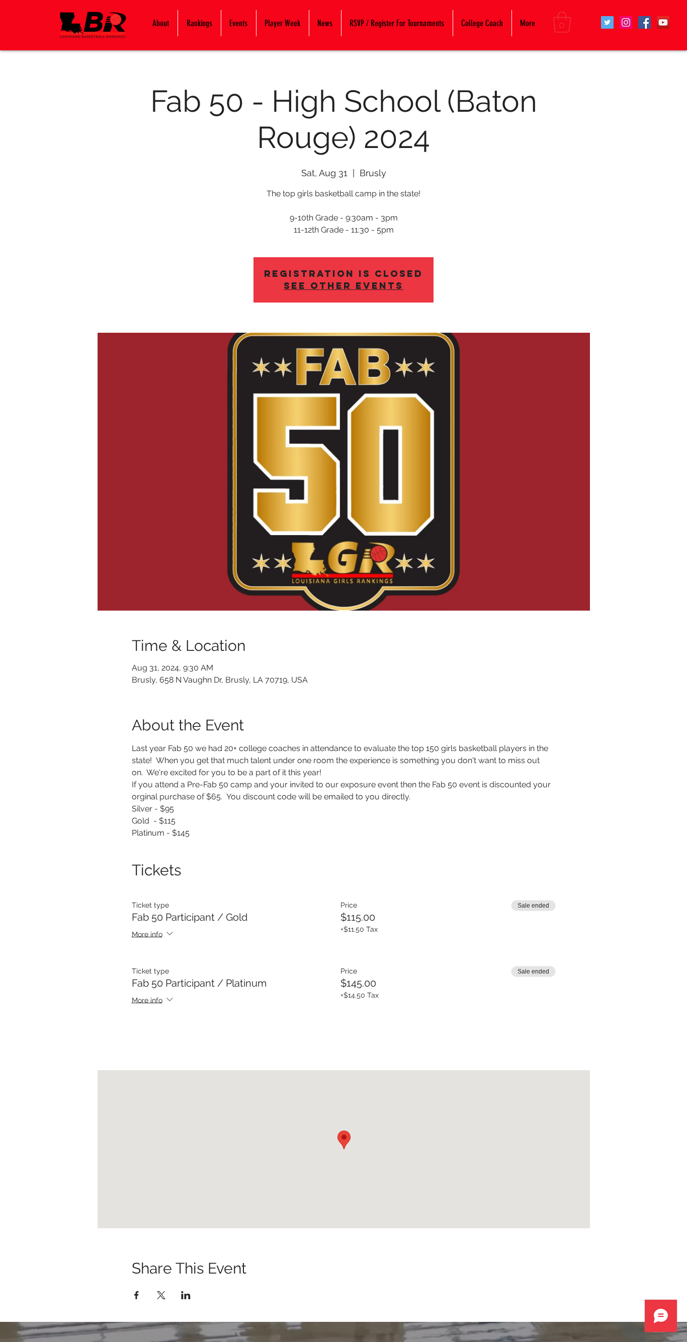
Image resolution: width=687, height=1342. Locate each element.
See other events (343, 285)
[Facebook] (644, 22)
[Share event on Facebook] (136, 1295)
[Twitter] (607, 22)
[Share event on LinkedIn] (186, 1295)
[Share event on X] (161, 1295)
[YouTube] (663, 22)
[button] (562, 22)
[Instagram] (626, 22)
